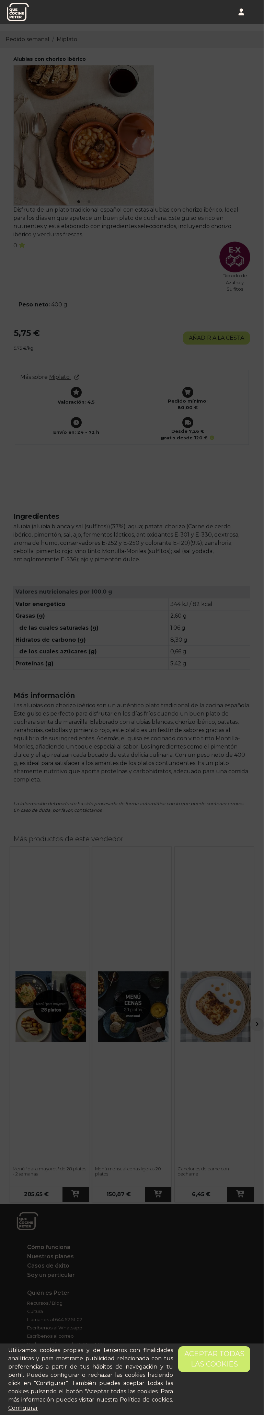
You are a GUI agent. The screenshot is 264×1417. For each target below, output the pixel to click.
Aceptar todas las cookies (214, 1359)
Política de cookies (146, 1399)
